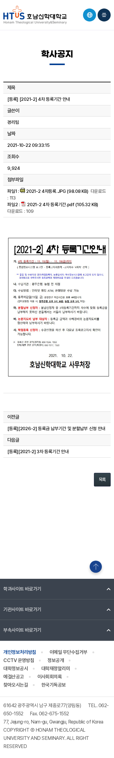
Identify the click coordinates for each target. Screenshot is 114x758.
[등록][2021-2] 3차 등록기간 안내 (38, 451)
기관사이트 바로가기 (22, 609)
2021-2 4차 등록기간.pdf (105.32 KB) (62, 204)
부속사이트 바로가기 (22, 630)
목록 (102, 479)
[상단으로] (96, 567)
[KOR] (89, 14)
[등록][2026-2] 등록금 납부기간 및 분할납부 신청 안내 (56, 428)
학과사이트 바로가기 (22, 589)
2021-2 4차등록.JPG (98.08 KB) (56, 191)
